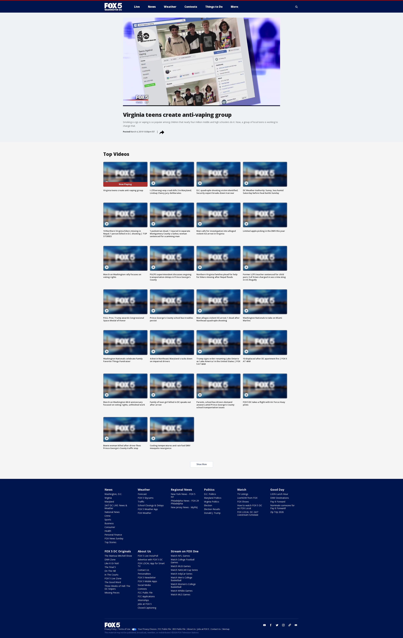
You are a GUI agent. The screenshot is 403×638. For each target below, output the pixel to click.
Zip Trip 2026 (277, 511)
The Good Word (113, 582)
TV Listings (242, 494)
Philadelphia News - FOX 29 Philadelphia (185, 502)
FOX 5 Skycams (145, 497)
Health (108, 530)
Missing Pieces (112, 592)
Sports (108, 519)
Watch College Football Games (182, 561)
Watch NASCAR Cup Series (184, 569)
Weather (144, 489)
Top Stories (110, 542)
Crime (108, 515)
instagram (283, 625)
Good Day (277, 489)
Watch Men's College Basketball (181, 579)
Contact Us (143, 569)
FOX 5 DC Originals (118, 551)
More (234, 7)
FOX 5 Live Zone (113, 578)
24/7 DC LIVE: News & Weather (116, 507)
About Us (144, 551)
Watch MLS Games (180, 594)
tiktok (289, 625)
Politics (209, 489)
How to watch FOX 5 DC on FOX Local (249, 507)
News (108, 489)
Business (109, 523)
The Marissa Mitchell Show (118, 555)
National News (112, 511)
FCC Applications (146, 596)
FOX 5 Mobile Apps (147, 581)
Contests (142, 588)
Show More (201, 464)
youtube (264, 625)
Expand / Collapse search (296, 6)
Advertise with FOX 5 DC (150, 559)
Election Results (212, 509)
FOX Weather (144, 512)
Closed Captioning (147, 607)
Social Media (144, 585)
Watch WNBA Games (182, 590)
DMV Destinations (279, 497)
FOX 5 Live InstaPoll (148, 555)
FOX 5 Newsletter (147, 577)
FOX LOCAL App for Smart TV (151, 565)
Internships (143, 600)
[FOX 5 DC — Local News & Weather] (115, 7)
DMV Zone (110, 559)
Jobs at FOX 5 (145, 603)
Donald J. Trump (212, 512)
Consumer (110, 527)
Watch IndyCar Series (181, 573)
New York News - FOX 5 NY (183, 495)
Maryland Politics (212, 497)
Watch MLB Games (181, 566)
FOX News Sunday (114, 538)
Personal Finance (113, 534)
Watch (241, 489)
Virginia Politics (211, 501)
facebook (270, 625)
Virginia (108, 497)
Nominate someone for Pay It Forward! (282, 507)
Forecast (142, 494)
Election (208, 505)
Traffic (141, 501)
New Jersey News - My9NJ (184, 507)
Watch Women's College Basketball (183, 585)
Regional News (181, 489)
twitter (277, 625)
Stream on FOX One (185, 551)
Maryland (109, 501)
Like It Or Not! (112, 563)
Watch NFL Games (180, 555)
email (295, 625)
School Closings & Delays (151, 505)
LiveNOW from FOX (247, 497)
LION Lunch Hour (279, 494)
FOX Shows (243, 501)
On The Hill (110, 570)
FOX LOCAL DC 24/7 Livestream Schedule (247, 513)
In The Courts (111, 574)
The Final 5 (110, 567)
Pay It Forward (277, 501)
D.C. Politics (210, 494)
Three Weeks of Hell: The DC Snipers (117, 587)
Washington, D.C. (113, 494)
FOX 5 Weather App (148, 509)
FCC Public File (145, 592)
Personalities (144, 573)
